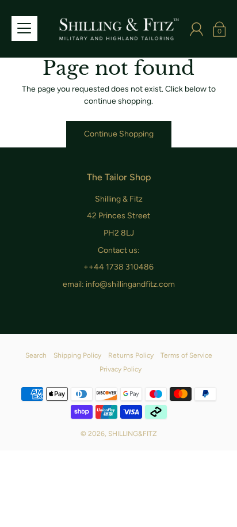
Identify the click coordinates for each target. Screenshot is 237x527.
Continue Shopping (119, 134)
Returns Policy (131, 355)
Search (36, 355)
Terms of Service (186, 355)
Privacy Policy (121, 369)
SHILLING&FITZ (132, 434)
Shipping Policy (77, 355)
